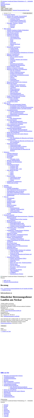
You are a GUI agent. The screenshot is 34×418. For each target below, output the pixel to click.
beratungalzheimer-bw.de (16, 288)
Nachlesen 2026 (14, 166)
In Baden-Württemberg (13, 188)
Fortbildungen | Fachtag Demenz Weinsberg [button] (18, 230)
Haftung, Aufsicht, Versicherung (18, 86)
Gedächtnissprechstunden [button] (13, 125)
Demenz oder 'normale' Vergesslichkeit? (17, 16)
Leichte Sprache (14, 48)
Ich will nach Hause (12, 243)
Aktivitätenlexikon (14, 37)
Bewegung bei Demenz (16, 269)
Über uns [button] (6, 196)
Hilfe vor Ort (7, 280)
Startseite (6, 404)
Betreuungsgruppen (9, 381)
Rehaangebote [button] (10, 136)
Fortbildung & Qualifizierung (14, 181)
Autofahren (13, 87)
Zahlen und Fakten (15, 210)
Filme (11, 62)
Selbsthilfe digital (11, 247)
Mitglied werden (11, 202)
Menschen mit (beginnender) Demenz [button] (16, 104)
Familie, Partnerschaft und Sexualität (16, 96)
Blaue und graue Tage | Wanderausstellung (20, 262)
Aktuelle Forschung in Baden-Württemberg (18, 30)
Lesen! (12, 171)
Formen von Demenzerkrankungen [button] (15, 17)
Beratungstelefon (11, 220)
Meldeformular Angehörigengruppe (19, 114)
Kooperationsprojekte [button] (12, 248)
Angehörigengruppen (9, 377)
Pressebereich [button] (10, 206)
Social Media (10, 156)
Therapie (12, 27)
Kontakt (9, 213)
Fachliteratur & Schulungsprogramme (19, 75)
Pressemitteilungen (14, 208)
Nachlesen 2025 (14, 167)
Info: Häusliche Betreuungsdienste (18, 129)
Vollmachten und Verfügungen (17, 84)
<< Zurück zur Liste (6, 290)
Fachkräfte (12, 61)
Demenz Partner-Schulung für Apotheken (20, 250)
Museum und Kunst (15, 44)
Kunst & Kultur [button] (11, 176)
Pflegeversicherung (15, 89)
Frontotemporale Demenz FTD (18, 20)
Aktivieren (3, 325)
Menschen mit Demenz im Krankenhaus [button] (17, 69)
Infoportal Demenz (15, 259)
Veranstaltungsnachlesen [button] (13, 164)
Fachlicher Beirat (11, 201)
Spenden (9, 203)
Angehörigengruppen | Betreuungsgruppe (17, 245)
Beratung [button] (9, 117)
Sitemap (6, 409)
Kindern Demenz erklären (13, 66)
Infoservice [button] (6, 152)
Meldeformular (10, 195)
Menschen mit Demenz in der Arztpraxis (17, 82)
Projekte (12, 58)
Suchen (6, 13)
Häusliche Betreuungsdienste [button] (14, 128)
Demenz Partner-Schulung (13, 244)
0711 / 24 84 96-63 (5, 288)
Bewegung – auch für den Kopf (18, 266)
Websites (12, 77)
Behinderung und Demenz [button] (13, 47)
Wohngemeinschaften (15, 145)
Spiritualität (13, 42)
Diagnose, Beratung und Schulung (18, 59)
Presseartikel (13, 79)
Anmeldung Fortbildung (16, 231)
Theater (12, 180)
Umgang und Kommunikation (14, 31)
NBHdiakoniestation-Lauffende (11, 316)
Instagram (6, 413)
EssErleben (13, 268)
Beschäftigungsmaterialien (16, 63)
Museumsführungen (15, 178)
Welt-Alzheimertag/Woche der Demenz (17, 189)
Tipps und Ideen (14, 98)
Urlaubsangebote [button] (11, 139)
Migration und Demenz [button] (13, 55)
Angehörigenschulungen (13, 115)
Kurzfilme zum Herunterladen (14, 162)
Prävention (12, 24)
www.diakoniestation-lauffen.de (13, 310)
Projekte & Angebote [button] (9, 215)
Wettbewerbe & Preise (12, 183)
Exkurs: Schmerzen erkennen (17, 72)
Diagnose (12, 26)
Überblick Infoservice (12, 153)
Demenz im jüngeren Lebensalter (15, 68)
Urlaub (12, 45)
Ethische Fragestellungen (13, 54)
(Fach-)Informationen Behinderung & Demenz (21, 52)
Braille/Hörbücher (14, 51)
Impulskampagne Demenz (16, 273)
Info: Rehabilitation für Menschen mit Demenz (21, 138)
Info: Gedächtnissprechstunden (18, 126)
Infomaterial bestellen (12, 155)
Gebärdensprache (14, 49)
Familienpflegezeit (14, 90)
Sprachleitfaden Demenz (16, 212)
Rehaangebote (7, 394)
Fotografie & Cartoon (15, 177)
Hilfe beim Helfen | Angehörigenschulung (17, 234)
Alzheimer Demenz (15, 19)
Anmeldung (13, 229)
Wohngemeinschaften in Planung (18, 146)
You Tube (6, 414)
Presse (5, 407)
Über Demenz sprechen (13, 33)
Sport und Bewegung (15, 38)
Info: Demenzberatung (15, 118)
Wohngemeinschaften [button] (12, 143)
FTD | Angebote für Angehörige (15, 124)
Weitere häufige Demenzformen (18, 21)
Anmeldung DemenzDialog (17, 238)
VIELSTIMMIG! (14, 271)
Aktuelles (6, 185)
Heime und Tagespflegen (13, 132)
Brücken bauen (14, 264)
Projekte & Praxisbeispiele (16, 73)
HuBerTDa (13, 261)
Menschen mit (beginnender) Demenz (13, 375)
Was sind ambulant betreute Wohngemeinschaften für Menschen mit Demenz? (20, 149)
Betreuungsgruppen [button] (12, 119)
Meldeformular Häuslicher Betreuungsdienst (21, 131)
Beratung (6, 380)
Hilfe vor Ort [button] (7, 103)
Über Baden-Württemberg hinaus (15, 192)
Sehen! (12, 173)
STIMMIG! (13, 272)
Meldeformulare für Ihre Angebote (18, 219)
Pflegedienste (10, 135)
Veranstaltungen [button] (8, 187)
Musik (11, 40)
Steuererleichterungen (15, 93)
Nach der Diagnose (15, 265)
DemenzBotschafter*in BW (17, 223)
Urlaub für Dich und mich (16, 251)
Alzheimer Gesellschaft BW (17, 209)
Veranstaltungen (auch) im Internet (15, 191)
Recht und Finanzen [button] (12, 83)
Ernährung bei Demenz (13, 34)
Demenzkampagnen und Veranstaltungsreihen (18, 194)
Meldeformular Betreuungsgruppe (18, 122)
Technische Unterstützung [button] (13, 97)
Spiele (11, 41)
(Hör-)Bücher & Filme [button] (12, 170)
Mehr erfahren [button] (7, 28)
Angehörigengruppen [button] (12, 110)
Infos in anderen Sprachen (16, 56)
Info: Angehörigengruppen (16, 112)
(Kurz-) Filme (13, 76)
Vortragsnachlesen (14, 80)
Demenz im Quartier (12, 233)
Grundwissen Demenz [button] (9, 14)
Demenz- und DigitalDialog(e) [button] (14, 237)
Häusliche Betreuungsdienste (11, 282)
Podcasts (9, 163)
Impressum (6, 410)
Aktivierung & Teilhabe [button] (13, 35)
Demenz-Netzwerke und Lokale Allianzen (17, 133)
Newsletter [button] (9, 157)
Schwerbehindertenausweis (17, 94)
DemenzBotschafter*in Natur (17, 224)
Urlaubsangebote (8, 395)
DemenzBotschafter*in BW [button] (14, 222)
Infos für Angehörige (15, 70)
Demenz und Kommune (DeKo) (18, 258)
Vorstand (9, 199)
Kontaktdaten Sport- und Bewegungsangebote (21, 107)
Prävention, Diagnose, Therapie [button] (15, 23)
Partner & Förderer (11, 205)
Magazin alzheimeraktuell (13, 160)
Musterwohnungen (15, 100)
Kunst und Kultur (14, 252)
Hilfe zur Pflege (14, 91)
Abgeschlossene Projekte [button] (13, 257)
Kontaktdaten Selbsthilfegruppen (18, 105)
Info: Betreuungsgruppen (16, 121)
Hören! (12, 174)
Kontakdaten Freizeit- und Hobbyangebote (20, 108)
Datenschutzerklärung (6, 323)
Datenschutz (7, 411)
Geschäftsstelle (10, 198)
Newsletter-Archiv (14, 159)
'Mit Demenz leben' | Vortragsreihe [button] (15, 227)
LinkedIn (6, 416)
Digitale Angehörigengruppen (17, 111)
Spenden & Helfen (28, 288)
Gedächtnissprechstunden (10, 384)
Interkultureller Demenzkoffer (17, 65)
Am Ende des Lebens (12, 101)
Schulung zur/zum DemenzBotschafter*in (20, 226)
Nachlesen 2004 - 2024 (16, 169)
